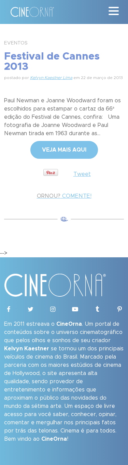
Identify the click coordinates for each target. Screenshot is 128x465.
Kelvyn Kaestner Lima (51, 78)
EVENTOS (16, 43)
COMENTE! (64, 196)
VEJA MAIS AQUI (64, 150)
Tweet (82, 174)
